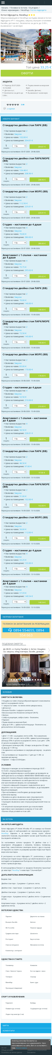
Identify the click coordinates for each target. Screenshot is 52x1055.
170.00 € (41, 375)
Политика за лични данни (11, 1052)
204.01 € (41, 146)
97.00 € (42, 472)
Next (49, 674)
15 (42, 59)
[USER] (41, 3)
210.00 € (41, 406)
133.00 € (41, 569)
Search (35, 2)
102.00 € (41, 505)
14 (39, 59)
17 (47, 59)
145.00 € (41, 342)
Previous (3, 674)
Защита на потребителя (37, 1050)
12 (34, 59)
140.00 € (41, 309)
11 (31, 59)
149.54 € (41, 602)
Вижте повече (21, 1048)
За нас (4, 1048)
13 (36, 59)
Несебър (4, 833)
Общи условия (7, 1050)
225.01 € (41, 212)
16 (44, 59)
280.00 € (41, 243)
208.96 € (41, 179)
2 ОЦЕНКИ (11, 109)
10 (28, 59)
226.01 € (41, 439)
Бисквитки (31, 1052)
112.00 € (41, 538)
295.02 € (41, 276)
